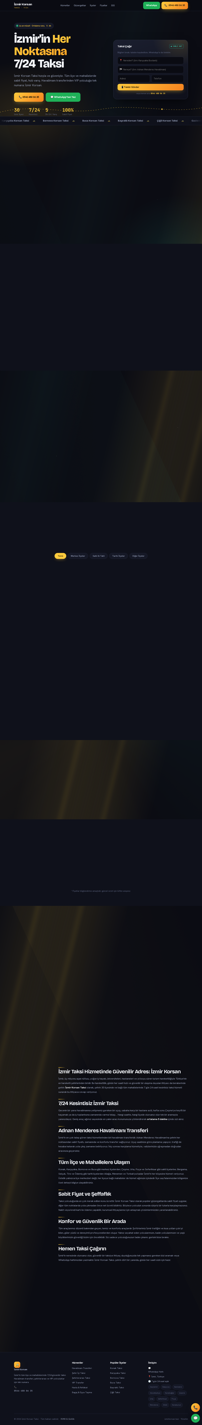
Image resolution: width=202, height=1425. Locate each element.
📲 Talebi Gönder (130, 87)
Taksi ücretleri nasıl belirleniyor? (101, 977)
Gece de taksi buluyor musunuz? (101, 991)
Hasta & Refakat (80, 1387)
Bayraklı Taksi (117, 1387)
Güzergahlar (80, 5)
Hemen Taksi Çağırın (29, 1123)
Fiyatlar (103, 5)
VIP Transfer (78, 1382)
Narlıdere (178, 1387)
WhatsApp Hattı (155, 1371)
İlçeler (93, 5)
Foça (174, 1399)
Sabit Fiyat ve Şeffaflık (30, 1111)
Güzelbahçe (155, 1393)
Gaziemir (154, 1387)
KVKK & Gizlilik (67, 1419)
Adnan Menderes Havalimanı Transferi (32, 1096)
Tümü (60, 556)
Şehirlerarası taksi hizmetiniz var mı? (101, 1035)
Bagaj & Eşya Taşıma (82, 1392)
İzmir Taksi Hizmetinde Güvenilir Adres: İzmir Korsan (32, 1082)
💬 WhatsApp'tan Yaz (63, 97)
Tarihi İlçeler (118, 556)
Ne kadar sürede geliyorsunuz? (101, 1020)
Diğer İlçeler (138, 556)
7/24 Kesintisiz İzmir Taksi (32, 1089)
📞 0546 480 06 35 (29, 97)
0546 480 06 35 (23, 1390)
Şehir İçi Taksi (78, 1373)
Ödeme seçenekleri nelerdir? (101, 1006)
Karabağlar (169, 1393)
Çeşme (182, 1393)
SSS (113, 5)
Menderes (154, 1405)
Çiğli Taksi (115, 1392)
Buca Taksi (115, 1382)
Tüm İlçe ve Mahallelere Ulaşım (30, 1105)
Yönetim (184, 1419)
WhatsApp (151, 5)
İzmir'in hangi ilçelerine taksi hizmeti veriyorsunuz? (101, 948)
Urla (151, 1399)
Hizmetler (65, 5)
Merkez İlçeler (78, 556)
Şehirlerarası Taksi (81, 1378)
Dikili (165, 1405)
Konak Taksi (116, 1368)
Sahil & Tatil (99, 556)
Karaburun (176, 1405)
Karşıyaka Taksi (118, 1373)
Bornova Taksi (117, 1378)
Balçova (166, 1387)
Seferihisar (162, 1399)
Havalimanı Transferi (82, 1368)
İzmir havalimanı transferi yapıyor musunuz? (101, 963)
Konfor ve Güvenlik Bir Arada (33, 1117)
